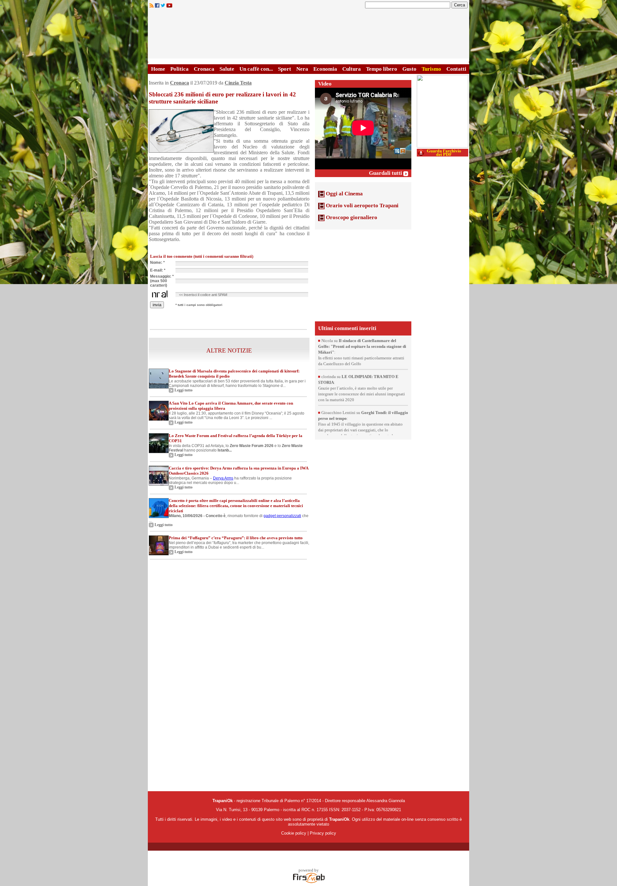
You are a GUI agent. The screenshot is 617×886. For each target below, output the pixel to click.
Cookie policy (293, 833)
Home (158, 69)
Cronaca (204, 69)
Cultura (351, 69)
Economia (325, 69)
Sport (284, 69)
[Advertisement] (363, 275)
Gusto (409, 69)
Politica (179, 69)
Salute (226, 69)
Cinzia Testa (238, 82)
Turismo (431, 69)
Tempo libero (381, 69)
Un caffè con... (256, 69)
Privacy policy (323, 833)
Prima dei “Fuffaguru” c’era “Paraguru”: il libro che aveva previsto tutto (236, 537)
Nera (302, 69)
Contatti (456, 69)
